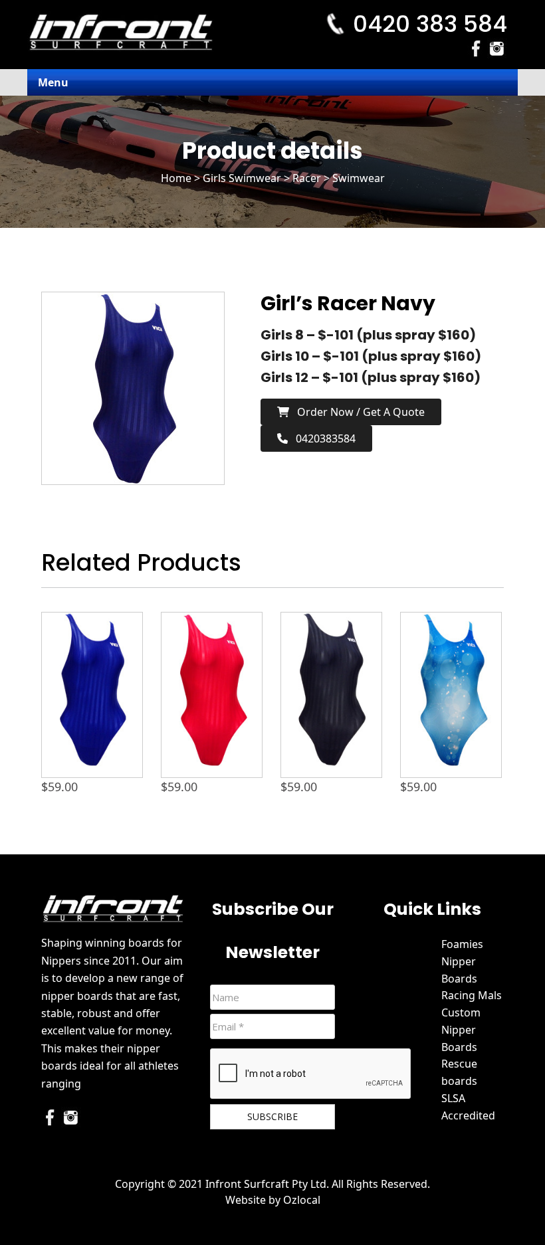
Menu (53, 82)
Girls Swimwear (242, 178)
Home (176, 178)
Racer (306, 178)
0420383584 (322, 438)
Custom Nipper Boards (461, 1029)
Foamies (462, 944)
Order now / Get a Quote (357, 412)
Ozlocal (301, 1200)
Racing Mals (471, 995)
